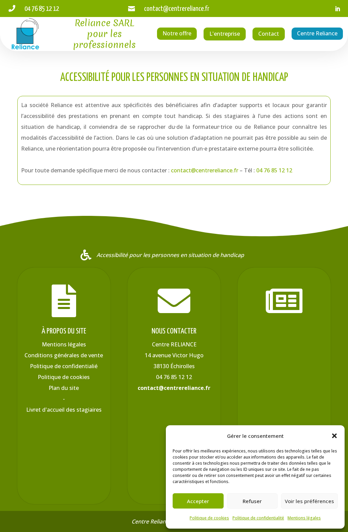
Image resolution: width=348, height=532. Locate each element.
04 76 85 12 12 (274, 170)
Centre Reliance (317, 33)
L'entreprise (224, 33)
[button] (334, 435)
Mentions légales (304, 518)
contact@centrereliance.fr (204, 170)
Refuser (252, 501)
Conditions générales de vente (63, 355)
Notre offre (176, 33)
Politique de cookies (209, 518)
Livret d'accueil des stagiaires (64, 409)
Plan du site (64, 388)
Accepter (198, 501)
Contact (268, 33)
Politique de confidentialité (258, 518)
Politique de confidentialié (64, 366)
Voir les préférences (309, 501)
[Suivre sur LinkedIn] (337, 8)
